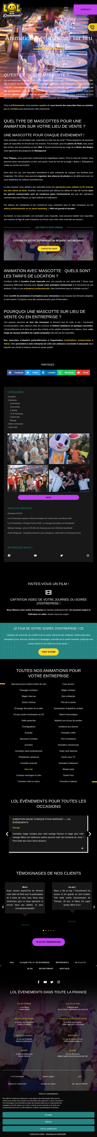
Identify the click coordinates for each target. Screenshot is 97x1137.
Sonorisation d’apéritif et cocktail (68, 708)
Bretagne (73, 1035)
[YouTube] (35, 555)
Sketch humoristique (68, 714)
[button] (16, 372)
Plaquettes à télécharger (35, 962)
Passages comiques (29, 690)
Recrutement (46, 969)
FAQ (12, 962)
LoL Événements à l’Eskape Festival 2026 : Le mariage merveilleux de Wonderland (41, 523)
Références (62, 962)
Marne (24, 1050)
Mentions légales (48, 1076)
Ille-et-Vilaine (73, 1004)
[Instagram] (87, 555)
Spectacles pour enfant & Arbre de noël (28, 684)
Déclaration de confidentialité (56, 1134)
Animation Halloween (68, 763)
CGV (79, 1076)
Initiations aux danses (68, 727)
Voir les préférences (48, 1129)
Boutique (65, 969)
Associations (15, 407)
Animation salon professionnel (28, 751)
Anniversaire (15, 403)
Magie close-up (29, 696)
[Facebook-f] (38, 982)
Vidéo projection (28, 721)
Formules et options (68, 781)
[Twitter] (61, 555)
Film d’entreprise (68, 739)
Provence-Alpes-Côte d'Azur (73, 1019)
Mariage (13, 420)
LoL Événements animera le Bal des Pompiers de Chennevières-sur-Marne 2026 (39, 518)
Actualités (12, 397)
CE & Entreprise (16, 414)
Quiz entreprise (68, 696)
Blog (30, 969)
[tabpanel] (24, 904)
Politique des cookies (37, 1134)
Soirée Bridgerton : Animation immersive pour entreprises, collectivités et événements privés (44, 533)
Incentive (29, 745)
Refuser (48, 1122)
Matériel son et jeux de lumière (68, 721)
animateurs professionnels (37, 288)
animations (12, 400)
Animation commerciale (68, 745)
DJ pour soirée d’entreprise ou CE (29, 714)
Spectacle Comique (29, 739)
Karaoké (28, 733)
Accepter (48, 1115)
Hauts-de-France (24, 1035)
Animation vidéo (68, 733)
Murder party (68, 769)
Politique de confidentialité (17, 1084)
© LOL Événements (17, 1076)
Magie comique (68, 690)
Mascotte (29, 769)
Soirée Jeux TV (68, 757)
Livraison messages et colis (28, 775)
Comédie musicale (28, 763)
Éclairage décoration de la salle (29, 708)
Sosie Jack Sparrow (68, 751)
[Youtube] (45, 982)
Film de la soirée (68, 702)
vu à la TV (80, 962)
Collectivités (15, 417)
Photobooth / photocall (29, 757)
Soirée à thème (28, 702)
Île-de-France (24, 1004)
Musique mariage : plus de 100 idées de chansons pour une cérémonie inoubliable (40, 528)
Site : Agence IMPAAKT (80, 1084)
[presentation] (43, 930)
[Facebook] (9, 555)
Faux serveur (68, 684)
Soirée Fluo (68, 775)
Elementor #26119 (15, 513)
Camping (13, 410)
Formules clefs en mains (29, 781)
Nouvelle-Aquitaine (24, 1019)
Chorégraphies (28, 727)
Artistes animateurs (15, 424)
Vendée (72, 1050)
